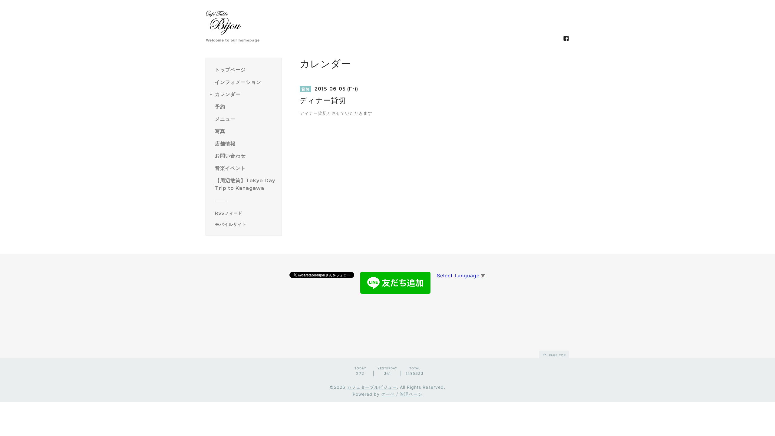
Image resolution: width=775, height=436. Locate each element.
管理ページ (411, 394)
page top (557, 355)
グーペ (388, 394)
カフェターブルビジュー (372, 387)
